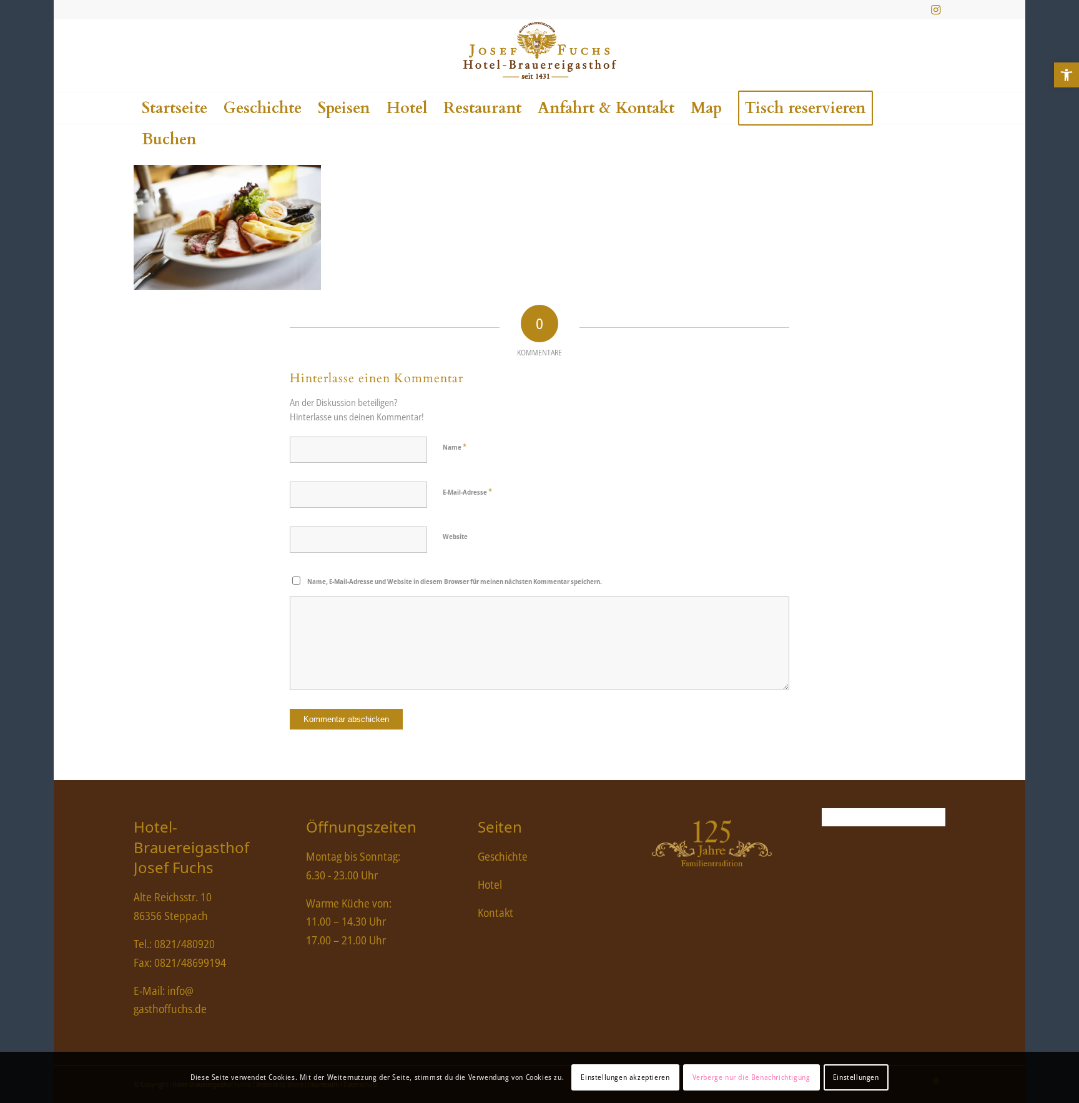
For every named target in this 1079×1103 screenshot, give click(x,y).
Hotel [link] (490, 884)
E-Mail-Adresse (467, 491)
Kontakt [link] (495, 912)
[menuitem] (174, 108)
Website (455, 536)
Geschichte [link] (503, 856)
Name (454, 446)
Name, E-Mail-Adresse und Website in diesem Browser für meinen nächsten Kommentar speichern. (454, 581)
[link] (1066, 74)
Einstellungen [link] (856, 1077)
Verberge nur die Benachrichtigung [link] (751, 1077)
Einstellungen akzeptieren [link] (625, 1077)
